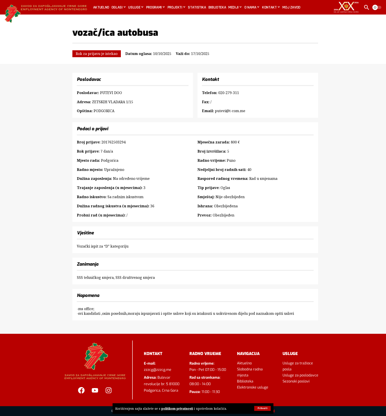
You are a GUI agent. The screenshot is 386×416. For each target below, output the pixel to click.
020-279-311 (228, 92)
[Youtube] (95, 390)
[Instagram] (108, 390)
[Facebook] (81, 390)
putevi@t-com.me (230, 110)
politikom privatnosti (177, 408)
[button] (262, 408)
